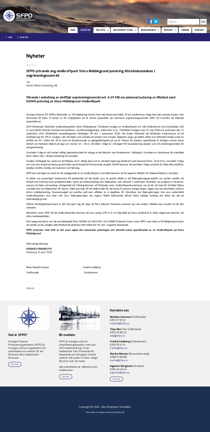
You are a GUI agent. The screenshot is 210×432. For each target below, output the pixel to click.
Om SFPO (100, 30)
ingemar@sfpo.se (119, 372)
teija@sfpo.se (117, 335)
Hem (73, 30)
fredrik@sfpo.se (118, 348)
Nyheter (85, 30)
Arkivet (30, 288)
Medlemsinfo (148, 30)
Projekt (168, 30)
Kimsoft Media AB (116, 412)
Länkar (185, 30)
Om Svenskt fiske (123, 30)
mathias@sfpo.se (119, 323)
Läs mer (15, 364)
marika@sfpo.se (119, 360)
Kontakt (199, 30)
